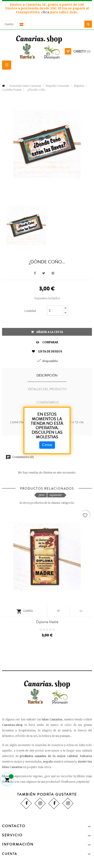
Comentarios (47, 402)
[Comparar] (81, 611)
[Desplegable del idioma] (21, 24)
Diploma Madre (47, 621)
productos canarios (33, 756)
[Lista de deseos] (58, 611)
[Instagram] (40, 803)
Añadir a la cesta (49, 332)
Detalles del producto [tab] (47, 389)
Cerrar (47, 445)
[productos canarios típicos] (47, 46)
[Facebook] (26, 803)
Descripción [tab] (47, 375)
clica (45, 12)
